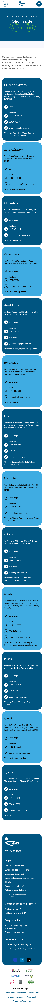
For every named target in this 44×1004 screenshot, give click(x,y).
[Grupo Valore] (29, 970)
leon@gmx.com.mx (17, 457)
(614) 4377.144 (15, 229)
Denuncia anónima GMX (14, 874)
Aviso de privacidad (16, 997)
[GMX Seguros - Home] (12, 841)
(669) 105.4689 (15, 507)
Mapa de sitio (33, 993)
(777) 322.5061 (15, 280)
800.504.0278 (15, 631)
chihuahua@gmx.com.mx (19, 235)
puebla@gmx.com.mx (18, 697)
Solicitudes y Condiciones (15, 993)
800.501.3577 (14, 451)
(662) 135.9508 (15, 391)
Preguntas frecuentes (22, 1001)
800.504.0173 (14, 566)
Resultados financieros (14, 866)
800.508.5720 (15, 337)
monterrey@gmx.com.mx (19, 637)
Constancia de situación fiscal (17, 886)
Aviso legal (31, 997)
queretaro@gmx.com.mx (19, 753)
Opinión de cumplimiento (15, 890)
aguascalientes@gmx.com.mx (21, 184)
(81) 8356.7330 (15, 625)
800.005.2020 (15, 691)
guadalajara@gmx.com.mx (20, 343)
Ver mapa (13, 107)
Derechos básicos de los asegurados (20, 878)
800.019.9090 (14, 804)
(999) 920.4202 (15, 560)
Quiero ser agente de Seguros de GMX (20, 948)
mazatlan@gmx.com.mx (19, 513)
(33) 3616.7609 (15, 331)
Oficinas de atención (13, 909)
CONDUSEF (10, 882)
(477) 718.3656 (15, 445)
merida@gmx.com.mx (18, 572)
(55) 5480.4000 (15, 116)
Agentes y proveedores (14, 932)
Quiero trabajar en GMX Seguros (18, 944)
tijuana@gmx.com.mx (18, 810)
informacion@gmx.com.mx (20, 128)
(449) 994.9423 (15, 178)
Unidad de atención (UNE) (15, 913)
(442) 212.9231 (15, 747)
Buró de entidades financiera (17, 870)
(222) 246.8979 (15, 685)
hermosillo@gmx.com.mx (19, 397)
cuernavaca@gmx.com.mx (20, 286)
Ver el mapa (13, 220)
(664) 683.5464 (15, 798)
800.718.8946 (14, 122)
